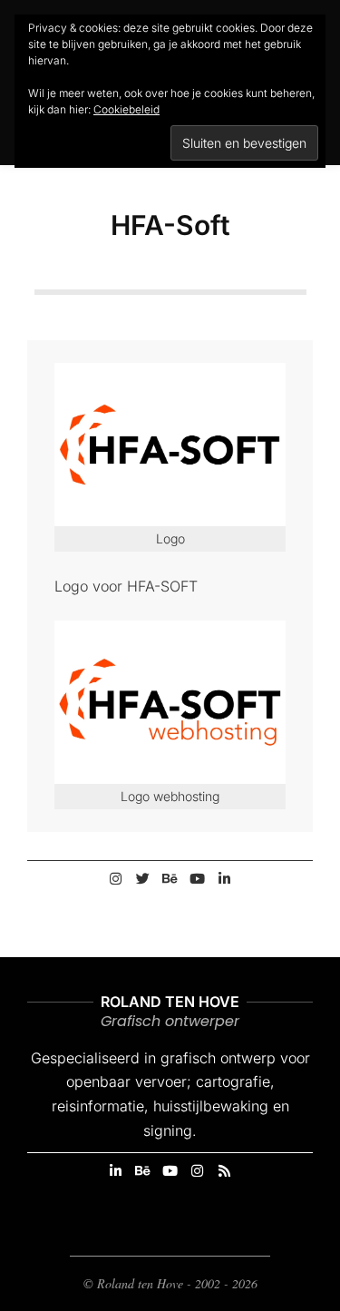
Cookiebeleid (126, 109)
